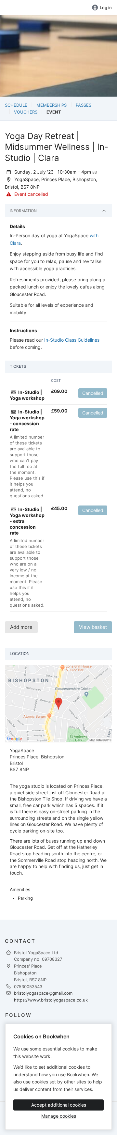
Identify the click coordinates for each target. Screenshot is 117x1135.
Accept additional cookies (58, 1105)
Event (53, 112)
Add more (21, 627)
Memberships (51, 105)
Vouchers (25, 112)
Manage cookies (58, 1116)
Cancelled (92, 393)
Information (23, 210)
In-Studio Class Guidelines (71, 340)
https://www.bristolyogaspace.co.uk (51, 1000)
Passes (83, 105)
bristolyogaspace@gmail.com (43, 993)
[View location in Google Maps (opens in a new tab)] (58, 703)
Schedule (16, 105)
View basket (93, 627)
